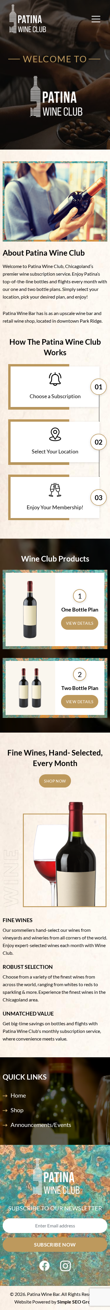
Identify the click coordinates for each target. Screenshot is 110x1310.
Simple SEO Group (76, 1301)
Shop (17, 1109)
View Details (80, 623)
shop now (55, 781)
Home (18, 1095)
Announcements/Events (41, 1124)
